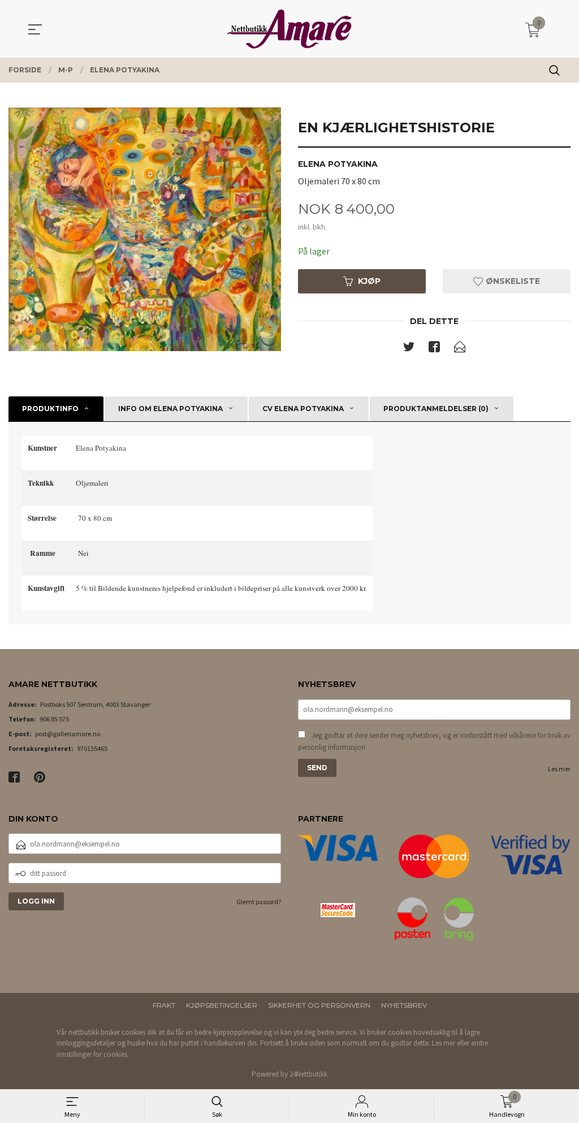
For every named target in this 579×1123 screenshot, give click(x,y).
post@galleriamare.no (67, 733)
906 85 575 (54, 719)
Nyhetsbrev (404, 1005)
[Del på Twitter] (409, 348)
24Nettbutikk (308, 1074)
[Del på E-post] (460, 348)
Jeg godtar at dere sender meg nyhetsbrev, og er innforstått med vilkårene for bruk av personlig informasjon (434, 742)
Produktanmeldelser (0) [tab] (436, 408)
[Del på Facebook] (434, 348)
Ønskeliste (511, 281)
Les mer (559, 768)
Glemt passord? (258, 901)
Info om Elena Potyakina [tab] (170, 408)
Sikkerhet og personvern (319, 1005)
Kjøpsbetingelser (221, 1005)
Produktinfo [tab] (50, 408)
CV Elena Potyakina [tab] (303, 408)
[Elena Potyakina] (144, 229)
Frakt (164, 1005)
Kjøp (369, 281)
